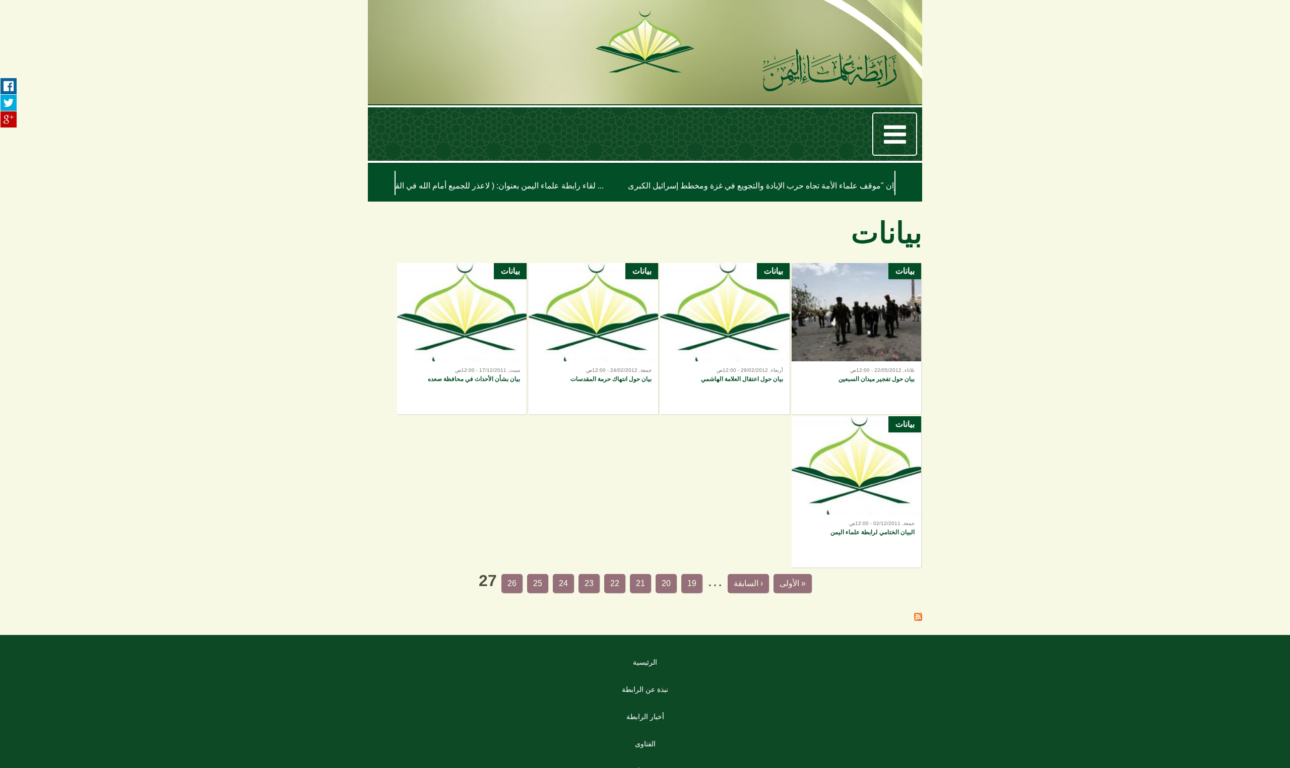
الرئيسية (645, 669)
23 (555, 587)
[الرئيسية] (829, 72)
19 (694, 587)
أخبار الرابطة (645, 724)
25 (486, 587)
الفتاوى (645, 751)
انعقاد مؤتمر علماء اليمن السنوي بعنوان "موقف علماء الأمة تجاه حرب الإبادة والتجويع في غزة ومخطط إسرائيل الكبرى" (572, 186)
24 (520, 587)
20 (660, 587)
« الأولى (844, 587)
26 (451, 587)
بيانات (905, 280)
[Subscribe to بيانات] (918, 625)
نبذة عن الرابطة (645, 696)
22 (590, 587)
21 (625, 587)
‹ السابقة (771, 587)
